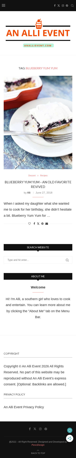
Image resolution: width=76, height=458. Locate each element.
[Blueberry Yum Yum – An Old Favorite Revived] (38, 122)
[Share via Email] (46, 223)
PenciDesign (38, 445)
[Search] (72, 5)
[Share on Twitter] (38, 223)
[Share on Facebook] (34, 223)
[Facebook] (55, 5)
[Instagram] (63, 5)
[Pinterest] (67, 5)
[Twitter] (58, 5)
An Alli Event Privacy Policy (24, 407)
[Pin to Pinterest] (42, 223)
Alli (28, 192)
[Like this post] (29, 223)
